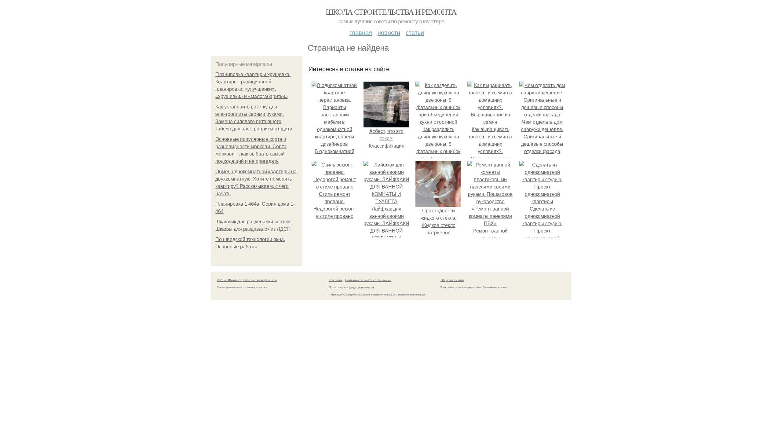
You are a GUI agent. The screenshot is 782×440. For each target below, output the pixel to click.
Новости (389, 32)
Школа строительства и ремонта (391, 11)
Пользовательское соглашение (368, 280)
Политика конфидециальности (351, 287)
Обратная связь (452, 280)
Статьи (415, 32)
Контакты (335, 280)
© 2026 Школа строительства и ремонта (247, 280)
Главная (360, 32)
